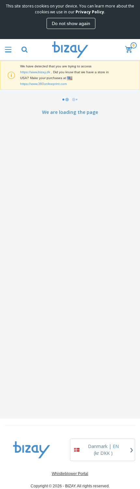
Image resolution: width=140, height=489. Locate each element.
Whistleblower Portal (70, 473)
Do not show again (71, 23)
